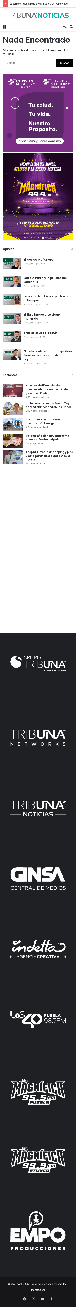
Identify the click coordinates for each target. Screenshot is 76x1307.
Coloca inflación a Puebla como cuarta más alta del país (47, 437)
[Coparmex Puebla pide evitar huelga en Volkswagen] (13, 424)
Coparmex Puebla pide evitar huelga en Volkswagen (39, 3)
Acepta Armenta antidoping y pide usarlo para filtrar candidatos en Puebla (49, 456)
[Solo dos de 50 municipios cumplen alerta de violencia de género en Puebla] (13, 390)
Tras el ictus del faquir (40, 333)
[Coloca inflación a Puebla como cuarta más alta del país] (13, 441)
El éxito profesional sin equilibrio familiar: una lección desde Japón (48, 355)
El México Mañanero (38, 259)
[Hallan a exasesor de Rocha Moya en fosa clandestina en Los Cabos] (13, 408)
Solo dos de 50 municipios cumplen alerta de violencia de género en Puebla (47, 389)
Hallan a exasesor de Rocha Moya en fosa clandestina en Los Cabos (49, 405)
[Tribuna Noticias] (38, 15)
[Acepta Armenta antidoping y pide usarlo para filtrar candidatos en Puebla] (13, 457)
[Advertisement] (38, 508)
